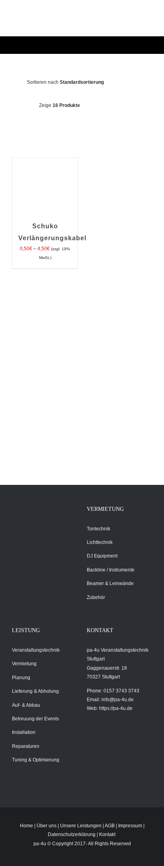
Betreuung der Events (35, 719)
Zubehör (96, 597)
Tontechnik (98, 529)
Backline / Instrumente (111, 570)
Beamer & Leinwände (110, 583)
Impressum (130, 825)
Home (26, 825)
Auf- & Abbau (26, 705)
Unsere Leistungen (81, 825)
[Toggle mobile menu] (136, 22)
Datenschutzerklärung (72, 834)
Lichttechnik (100, 542)
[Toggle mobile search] (122, 22)
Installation (23, 732)
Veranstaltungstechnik (36, 650)
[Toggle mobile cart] (107, 22)
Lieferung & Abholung (35, 691)
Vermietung (24, 663)
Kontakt (107, 834)
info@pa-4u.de (118, 699)
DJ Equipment (102, 556)
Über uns (47, 825)
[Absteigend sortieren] (135, 82)
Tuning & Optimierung (35, 760)
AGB (110, 825)
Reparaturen (25, 746)
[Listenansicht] (88, 125)
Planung (21, 677)
